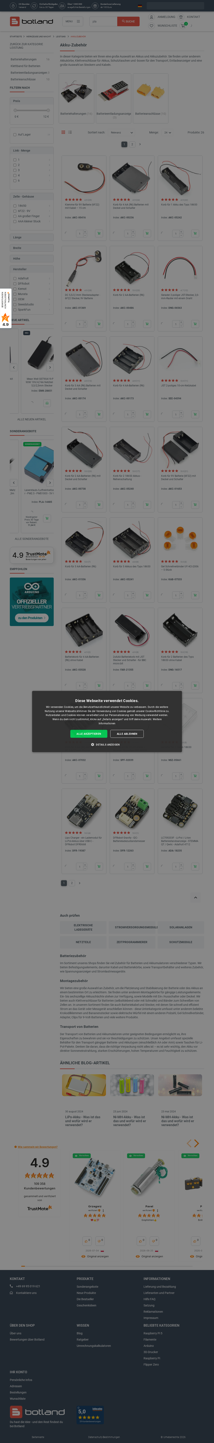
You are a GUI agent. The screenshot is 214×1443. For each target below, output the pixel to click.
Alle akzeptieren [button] (88, 733)
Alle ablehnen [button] (127, 733)
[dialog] (107, 721)
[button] (107, 744)
